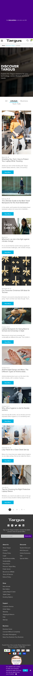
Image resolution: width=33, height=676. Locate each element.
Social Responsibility (9, 558)
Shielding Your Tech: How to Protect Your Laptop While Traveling (15, 160)
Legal (4, 556)
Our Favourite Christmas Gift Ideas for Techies (16, 291)
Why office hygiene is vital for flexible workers (15, 409)
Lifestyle (13, 101)
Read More (8, 172)
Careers (5, 550)
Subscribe (28, 536)
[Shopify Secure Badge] (7, 650)
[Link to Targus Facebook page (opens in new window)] (8, 525)
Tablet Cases (6, 594)
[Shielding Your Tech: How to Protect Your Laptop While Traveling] (16, 132)
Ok (25, 670)
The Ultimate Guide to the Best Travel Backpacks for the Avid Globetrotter (16, 202)
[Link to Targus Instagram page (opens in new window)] (12, 525)
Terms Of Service (8, 574)
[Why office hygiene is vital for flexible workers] (16, 395)
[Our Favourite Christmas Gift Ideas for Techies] (16, 271)
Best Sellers (6, 589)
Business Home (7, 629)
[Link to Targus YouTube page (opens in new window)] (19, 525)
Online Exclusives (25, 553)
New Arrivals (6, 586)
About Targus (7, 548)
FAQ (4, 617)
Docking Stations (8, 597)
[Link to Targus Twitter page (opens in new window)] (16, 525)
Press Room (6, 564)
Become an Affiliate (8, 572)
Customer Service (8, 606)
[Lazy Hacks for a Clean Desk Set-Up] (16, 435)
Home (3, 45)
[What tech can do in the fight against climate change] (16, 226)
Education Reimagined (9, 634)
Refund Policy (7, 577)
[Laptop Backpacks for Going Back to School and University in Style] (16, 316)
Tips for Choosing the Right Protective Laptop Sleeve (16, 490)
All (6, 101)
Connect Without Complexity (11, 632)
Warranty (5, 612)
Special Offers (24, 558)
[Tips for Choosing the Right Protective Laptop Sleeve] (16, 474)
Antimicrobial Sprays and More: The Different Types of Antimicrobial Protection (15, 372)
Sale (21, 556)
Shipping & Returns (8, 614)
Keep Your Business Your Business (13, 637)
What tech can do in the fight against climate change (15, 240)
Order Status (6, 609)
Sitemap (5, 620)
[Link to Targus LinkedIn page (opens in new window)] (23, 525)
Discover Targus (10, 45)
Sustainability (6, 561)
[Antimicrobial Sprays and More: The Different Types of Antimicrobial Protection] (16, 355)
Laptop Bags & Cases (9, 592)
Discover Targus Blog (9, 566)
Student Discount (25, 548)
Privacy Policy (7, 553)
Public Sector (7, 569)
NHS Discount (24, 550)
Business (24, 101)
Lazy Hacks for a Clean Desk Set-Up (15, 450)
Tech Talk (16, 104)
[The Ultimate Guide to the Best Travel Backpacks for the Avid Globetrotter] (16, 186)
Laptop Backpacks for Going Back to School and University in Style (15, 330)
